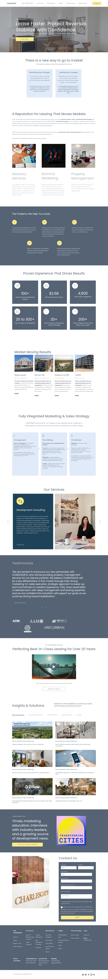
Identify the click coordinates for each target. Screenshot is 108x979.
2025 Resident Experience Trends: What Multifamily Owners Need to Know (74, 773)
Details (16, 393)
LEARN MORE (20, 544)
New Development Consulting (39, 942)
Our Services (40, 3)
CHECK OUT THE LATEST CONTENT (27, 844)
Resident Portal (82, 3)
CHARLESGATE (52, 715)
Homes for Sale (75, 935)
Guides (60, 948)
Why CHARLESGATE (27, 3)
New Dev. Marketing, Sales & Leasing (30, 937)
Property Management (36, 715)
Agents (47, 951)
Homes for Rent (75, 938)
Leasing (78, 715)
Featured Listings (70, 3)
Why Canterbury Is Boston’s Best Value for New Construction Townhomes (73, 745)
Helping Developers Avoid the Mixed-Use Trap (68, 801)
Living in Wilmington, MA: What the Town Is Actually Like (28, 744)
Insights (61, 3)
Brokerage (38, 947)
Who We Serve (51, 3)
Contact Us (97, 3)
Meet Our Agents (17, 946)
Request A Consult (54, 689)
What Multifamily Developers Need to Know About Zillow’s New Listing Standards (32, 801)
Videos (60, 945)
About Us (15, 937)
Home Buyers (49, 940)
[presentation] (8, 522)
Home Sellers (49, 943)
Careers (15, 940)
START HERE (24, 39)
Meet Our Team (17, 943)
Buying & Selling (67, 715)
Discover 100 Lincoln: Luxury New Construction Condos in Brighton (31, 773)
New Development (18, 715)
